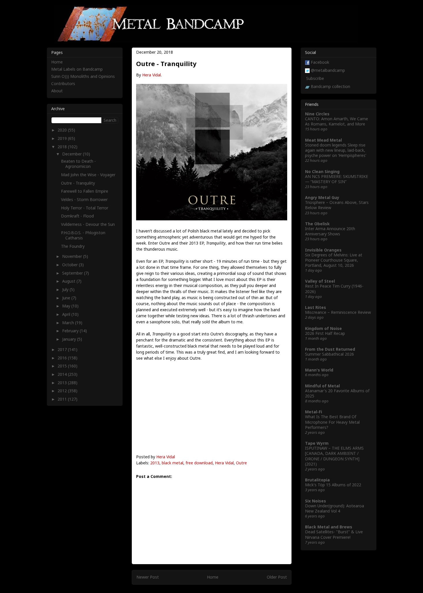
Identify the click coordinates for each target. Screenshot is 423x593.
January (69, 339)
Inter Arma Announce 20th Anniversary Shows (330, 231)
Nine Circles (317, 114)
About (57, 90)
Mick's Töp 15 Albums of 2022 (333, 484)
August (69, 281)
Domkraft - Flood (77, 216)
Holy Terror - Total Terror (84, 208)
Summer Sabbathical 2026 (329, 354)
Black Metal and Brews (328, 527)
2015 (63, 366)
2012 (63, 390)
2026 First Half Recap (325, 333)
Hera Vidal (151, 75)
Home (212, 577)
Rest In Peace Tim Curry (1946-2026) (334, 288)
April (66, 314)
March (68, 322)
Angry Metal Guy (322, 197)
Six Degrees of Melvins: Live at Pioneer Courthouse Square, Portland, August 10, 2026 (333, 260)
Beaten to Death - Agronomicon (78, 163)
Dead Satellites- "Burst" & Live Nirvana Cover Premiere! (334, 534)
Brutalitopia (317, 480)
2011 (63, 399)
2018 (63, 146)
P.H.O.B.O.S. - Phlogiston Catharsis (83, 235)
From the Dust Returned (330, 349)
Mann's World (319, 370)
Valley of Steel (320, 281)
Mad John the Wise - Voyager (88, 174)
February (71, 330)
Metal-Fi (313, 411)
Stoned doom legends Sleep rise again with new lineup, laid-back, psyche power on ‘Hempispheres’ (335, 150)
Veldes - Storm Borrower (84, 199)
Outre (241, 463)
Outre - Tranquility (78, 183)
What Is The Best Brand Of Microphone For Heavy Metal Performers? (332, 422)
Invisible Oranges (323, 250)
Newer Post (147, 577)
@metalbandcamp (328, 70)
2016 (63, 358)
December (72, 154)
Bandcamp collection (330, 86)
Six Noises (315, 501)
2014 (63, 374)
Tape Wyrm (317, 443)
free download (199, 463)
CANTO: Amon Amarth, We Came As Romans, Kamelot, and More (336, 121)
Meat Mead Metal (323, 140)
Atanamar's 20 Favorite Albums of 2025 (337, 393)
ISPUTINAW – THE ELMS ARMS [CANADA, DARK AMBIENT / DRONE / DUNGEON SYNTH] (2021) (334, 456)
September (73, 273)
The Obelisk (317, 223)
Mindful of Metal (322, 386)
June (66, 298)
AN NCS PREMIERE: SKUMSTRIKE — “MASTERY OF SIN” (336, 179)
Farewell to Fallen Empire (84, 191)
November (72, 256)
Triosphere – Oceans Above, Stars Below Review (337, 205)
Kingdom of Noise (323, 328)
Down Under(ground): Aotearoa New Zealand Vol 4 (334, 508)
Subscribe (315, 78)
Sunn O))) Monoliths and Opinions (83, 76)
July (66, 289)
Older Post (277, 577)
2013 (154, 463)
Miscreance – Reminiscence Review (338, 312)
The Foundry (73, 246)
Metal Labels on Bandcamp (77, 69)
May (66, 306)
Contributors (63, 83)
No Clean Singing (322, 171)
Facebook (320, 62)
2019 (63, 138)
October (70, 264)
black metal (172, 463)
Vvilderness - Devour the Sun (88, 224)
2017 (63, 349)
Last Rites (315, 307)
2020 (63, 130)
